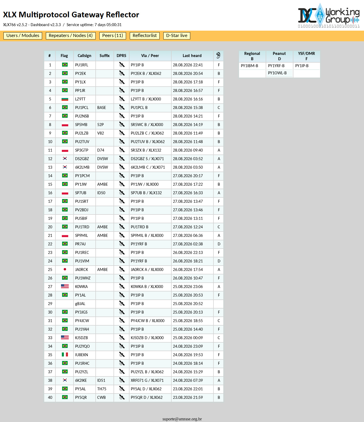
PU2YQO (82, 346)
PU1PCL (81, 108)
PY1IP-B (302, 66)
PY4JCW (82, 321)
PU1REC (82, 253)
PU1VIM (82, 261)
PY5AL (80, 389)
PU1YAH (82, 329)
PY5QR (81, 398)
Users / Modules (22, 35)
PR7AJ (80, 244)
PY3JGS (81, 312)
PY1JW (81, 184)
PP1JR (80, 91)
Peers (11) (112, 35)
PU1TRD (82, 227)
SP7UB (80, 193)
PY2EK (80, 74)
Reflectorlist (145, 35)
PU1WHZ (83, 278)
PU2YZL (81, 372)
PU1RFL (81, 65)
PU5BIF (81, 219)
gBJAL (80, 304)
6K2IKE (81, 381)
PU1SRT (81, 202)
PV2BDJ (81, 210)
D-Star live (176, 35)
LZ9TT (80, 99)
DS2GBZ (82, 159)
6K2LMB (82, 167)
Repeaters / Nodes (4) (71, 35)
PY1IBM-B (249, 66)
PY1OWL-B (277, 73)
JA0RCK (81, 270)
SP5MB (81, 125)
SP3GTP (81, 150)
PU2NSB (82, 116)
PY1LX (80, 82)
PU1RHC (82, 364)
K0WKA (81, 287)
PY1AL (80, 295)
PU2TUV (82, 142)
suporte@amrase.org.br (182, 419)
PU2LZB (81, 133)
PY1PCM (82, 176)
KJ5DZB (81, 338)
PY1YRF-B (276, 66)
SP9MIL (81, 236)
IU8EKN (81, 355)
